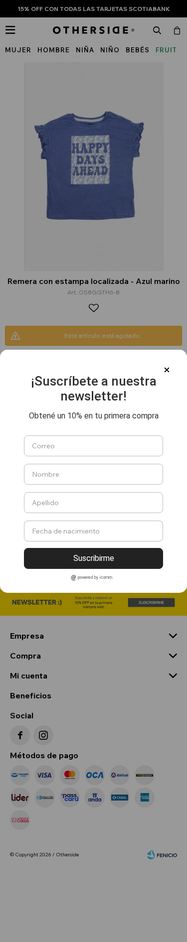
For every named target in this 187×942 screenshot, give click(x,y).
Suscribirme (93, 558)
